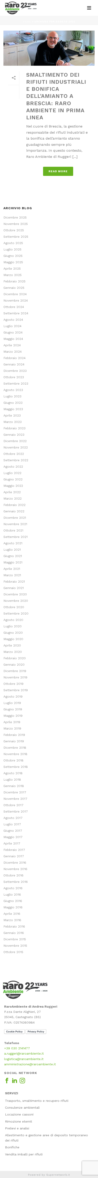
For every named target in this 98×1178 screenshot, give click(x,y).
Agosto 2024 (13, 319)
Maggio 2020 (13, 639)
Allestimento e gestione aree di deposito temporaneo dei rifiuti (46, 1137)
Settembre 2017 (15, 811)
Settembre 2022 (15, 460)
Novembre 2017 (15, 798)
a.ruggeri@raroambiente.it (24, 1053)
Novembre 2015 (15, 945)
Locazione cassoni (19, 1114)
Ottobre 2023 (13, 377)
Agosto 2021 (12, 543)
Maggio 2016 (13, 907)
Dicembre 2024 (15, 294)
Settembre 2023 (15, 383)
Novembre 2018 (15, 754)
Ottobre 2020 (13, 607)
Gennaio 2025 (13, 287)
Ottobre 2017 (13, 805)
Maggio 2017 (13, 837)
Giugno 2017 (12, 830)
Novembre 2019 (15, 677)
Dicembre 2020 (15, 594)
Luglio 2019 (12, 703)
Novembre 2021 (15, 524)
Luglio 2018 (12, 779)
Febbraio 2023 (14, 428)
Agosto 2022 (13, 466)
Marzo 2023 (12, 422)
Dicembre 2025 (15, 217)
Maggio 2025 (13, 262)
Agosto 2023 (13, 390)
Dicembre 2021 (14, 517)
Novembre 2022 (15, 447)
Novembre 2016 (15, 869)
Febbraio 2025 (14, 281)
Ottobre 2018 (13, 760)
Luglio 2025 (12, 249)
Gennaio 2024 (13, 364)
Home (27, 21)
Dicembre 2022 (15, 441)
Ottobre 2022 (13, 454)
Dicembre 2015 (14, 939)
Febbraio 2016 (14, 926)
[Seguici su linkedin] (14, 1081)
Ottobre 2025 (13, 230)
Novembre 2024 (15, 300)
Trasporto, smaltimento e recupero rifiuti (36, 1100)
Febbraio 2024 (14, 358)
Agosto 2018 (13, 773)
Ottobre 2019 (13, 683)
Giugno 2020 (13, 632)
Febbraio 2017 (14, 850)
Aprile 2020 (12, 645)
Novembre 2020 (15, 600)
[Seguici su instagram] (22, 1081)
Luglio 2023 (12, 396)
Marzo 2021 (12, 575)
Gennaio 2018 (13, 786)
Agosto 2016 (13, 888)
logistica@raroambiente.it (24, 1059)
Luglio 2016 (12, 894)
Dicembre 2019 (14, 671)
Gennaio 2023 (13, 434)
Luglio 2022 (12, 473)
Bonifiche (12, 1147)
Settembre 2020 (15, 613)
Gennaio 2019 (13, 741)
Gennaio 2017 (13, 856)
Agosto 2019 (13, 696)
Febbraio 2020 (14, 658)
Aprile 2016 (11, 913)
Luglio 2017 (12, 824)
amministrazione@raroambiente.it (30, 1064)
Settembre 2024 (15, 313)
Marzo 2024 (12, 351)
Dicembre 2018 (14, 747)
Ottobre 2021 (13, 530)
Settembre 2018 (15, 767)
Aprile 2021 (11, 569)
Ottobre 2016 (13, 875)
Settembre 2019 (15, 690)
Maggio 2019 (13, 715)
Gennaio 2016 (13, 933)
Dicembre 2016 (14, 862)
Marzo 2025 (12, 275)
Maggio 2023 (13, 409)
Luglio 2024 (12, 326)
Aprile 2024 (12, 345)
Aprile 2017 (11, 843)
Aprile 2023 (12, 415)
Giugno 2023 (13, 402)
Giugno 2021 (12, 556)
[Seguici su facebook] (7, 1081)
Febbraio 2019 (14, 735)
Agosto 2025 (13, 243)
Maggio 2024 (13, 339)
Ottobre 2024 (13, 307)
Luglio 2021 (12, 549)
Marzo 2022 (12, 498)
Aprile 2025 (12, 268)
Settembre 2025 (15, 236)
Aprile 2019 (11, 722)
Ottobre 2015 (13, 952)
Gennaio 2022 (13, 511)
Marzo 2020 (12, 652)
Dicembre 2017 (14, 792)
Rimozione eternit (18, 1121)
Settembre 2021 (15, 537)
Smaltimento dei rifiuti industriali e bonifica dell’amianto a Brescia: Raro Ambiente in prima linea (56, 96)
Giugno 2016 (12, 901)
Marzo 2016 (12, 920)
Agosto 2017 (13, 818)
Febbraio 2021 (14, 581)
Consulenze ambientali (22, 1107)
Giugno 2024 (13, 332)
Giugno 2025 (13, 256)
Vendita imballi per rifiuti (24, 1154)
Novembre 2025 (15, 224)
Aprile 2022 (12, 492)
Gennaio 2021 (13, 588)
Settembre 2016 (15, 882)
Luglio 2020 (12, 626)
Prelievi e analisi (17, 1128)
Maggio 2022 (13, 485)
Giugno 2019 (12, 709)
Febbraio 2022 (14, 505)
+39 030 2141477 (17, 1048)
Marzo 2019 (12, 728)
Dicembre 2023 (15, 371)
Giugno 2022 (13, 479)
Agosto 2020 (13, 620)
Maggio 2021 (12, 562)
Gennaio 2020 (14, 664)
